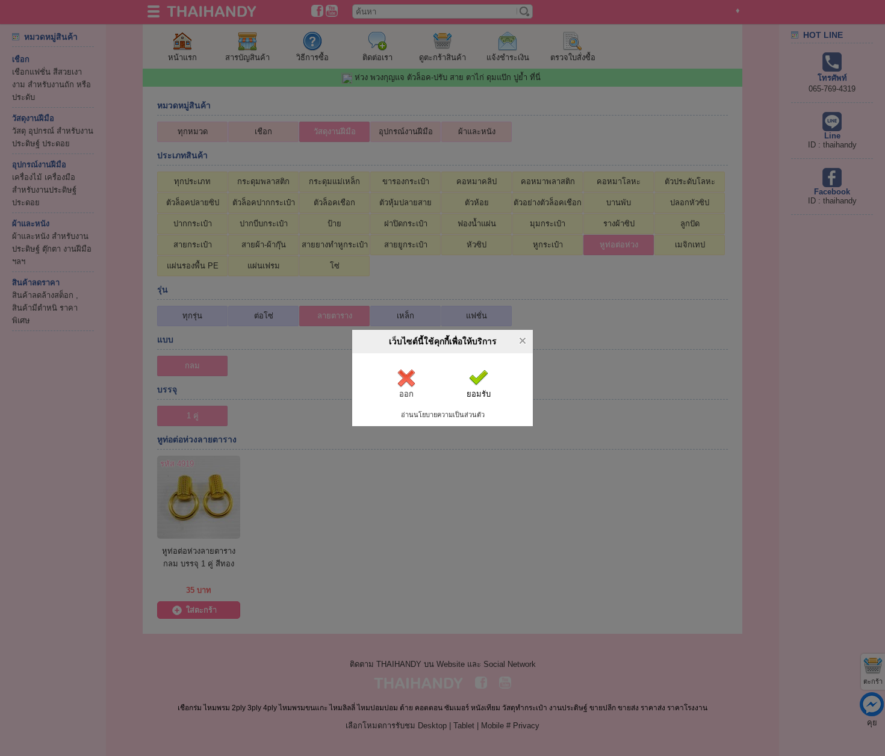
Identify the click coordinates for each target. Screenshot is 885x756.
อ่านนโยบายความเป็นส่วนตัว (443, 414)
